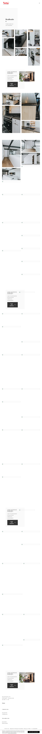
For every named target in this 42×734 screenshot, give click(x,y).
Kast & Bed (4, 721)
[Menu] (39, 3)
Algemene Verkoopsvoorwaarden (16, 728)
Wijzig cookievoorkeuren (12, 732)
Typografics (35, 728)
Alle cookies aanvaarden (33, 731)
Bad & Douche (5, 723)
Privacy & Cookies (27, 728)
